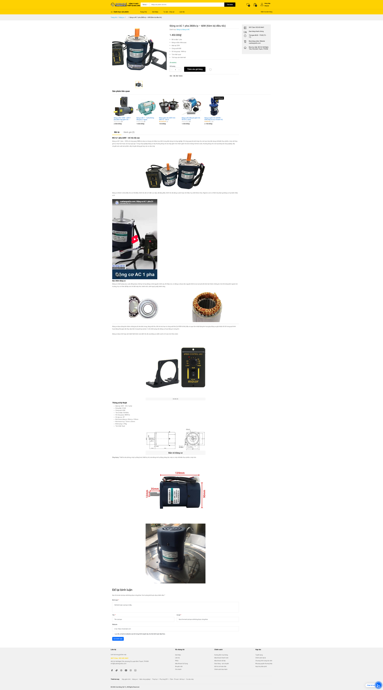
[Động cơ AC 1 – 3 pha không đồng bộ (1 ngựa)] (146, 106)
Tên (113, 615)
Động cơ (121, 17)
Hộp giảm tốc (126, 679)
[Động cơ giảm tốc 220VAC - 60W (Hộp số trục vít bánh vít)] (214, 106)
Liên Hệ (182, 12)
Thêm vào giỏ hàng (194, 69)
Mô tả (116, 132)
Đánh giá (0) (129, 132)
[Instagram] (130, 670)
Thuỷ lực (154, 679)
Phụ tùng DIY (164, 679)
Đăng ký (267, 5)
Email (179, 615)
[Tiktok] (116, 670)
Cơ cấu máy (190, 679)
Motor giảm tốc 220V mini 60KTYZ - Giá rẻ (167, 118)
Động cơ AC (186, 29)
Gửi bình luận (118, 639)
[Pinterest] (121, 670)
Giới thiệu (155, 12)
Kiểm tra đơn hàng (266, 12)
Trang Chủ (143, 12)
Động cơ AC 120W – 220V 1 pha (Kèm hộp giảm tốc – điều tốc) (122, 118)
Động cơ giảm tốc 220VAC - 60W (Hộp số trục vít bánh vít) (213, 118)
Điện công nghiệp (144, 679)
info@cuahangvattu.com (118, 663)
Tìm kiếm (230, 4)
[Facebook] (112, 670)
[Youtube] (126, 670)
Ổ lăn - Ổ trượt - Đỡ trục (177, 679)
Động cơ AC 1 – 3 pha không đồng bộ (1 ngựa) (145, 118)
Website (114, 624)
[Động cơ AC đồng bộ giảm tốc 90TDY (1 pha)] (191, 106)
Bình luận (115, 600)
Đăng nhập (267, 3)
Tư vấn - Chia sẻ (168, 12)
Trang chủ (114, 17)
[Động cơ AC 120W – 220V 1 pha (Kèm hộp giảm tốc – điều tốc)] (123, 106)
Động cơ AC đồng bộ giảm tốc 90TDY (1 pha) (191, 118)
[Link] (135, 670)
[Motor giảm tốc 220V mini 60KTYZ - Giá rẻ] (169, 106)
